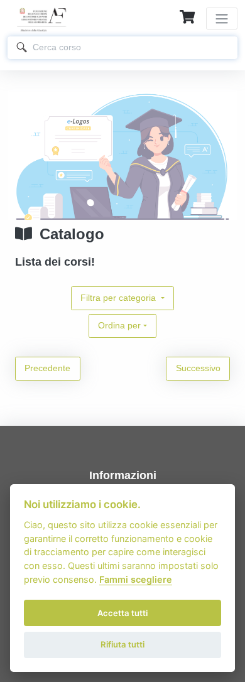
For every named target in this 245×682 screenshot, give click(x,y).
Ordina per (119, 325)
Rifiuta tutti (122, 644)
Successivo (198, 368)
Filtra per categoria (119, 298)
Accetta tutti (122, 613)
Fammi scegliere (135, 579)
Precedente (47, 368)
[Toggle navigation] (221, 19)
